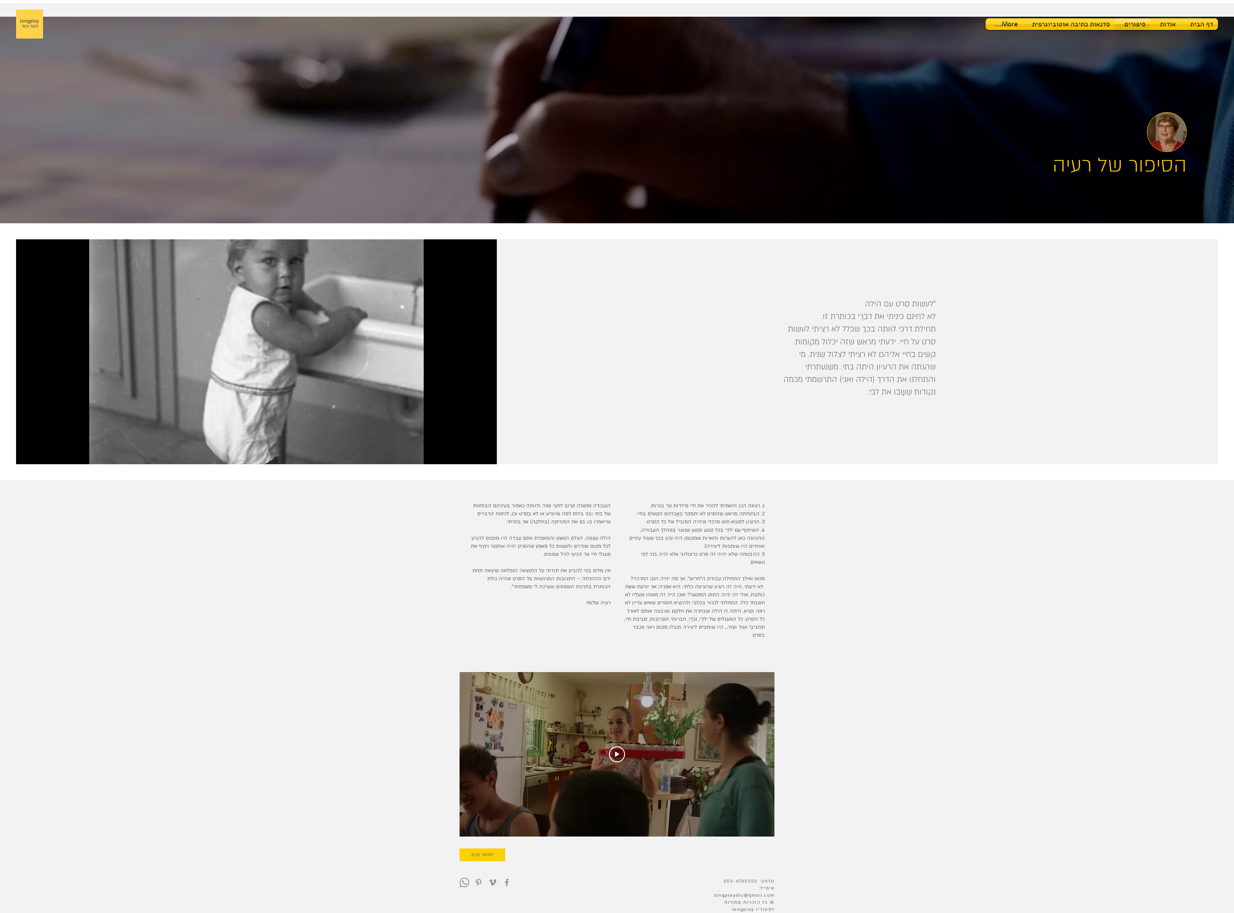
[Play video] (617, 754)
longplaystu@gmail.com (744, 895)
